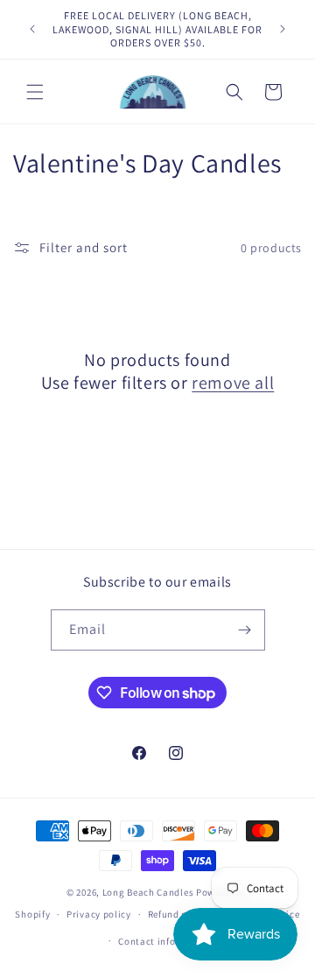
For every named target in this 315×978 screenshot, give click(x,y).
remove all (233, 382)
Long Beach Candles (148, 892)
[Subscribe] (245, 630)
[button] (35, 92)
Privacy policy (98, 914)
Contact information (165, 941)
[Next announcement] (282, 29)
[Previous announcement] (32, 29)
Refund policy (179, 914)
